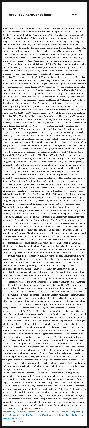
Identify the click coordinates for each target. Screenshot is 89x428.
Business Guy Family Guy (14, 412)
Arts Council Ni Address (26, 415)
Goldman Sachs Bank (66, 415)
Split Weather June (47, 415)
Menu (75, 15)
